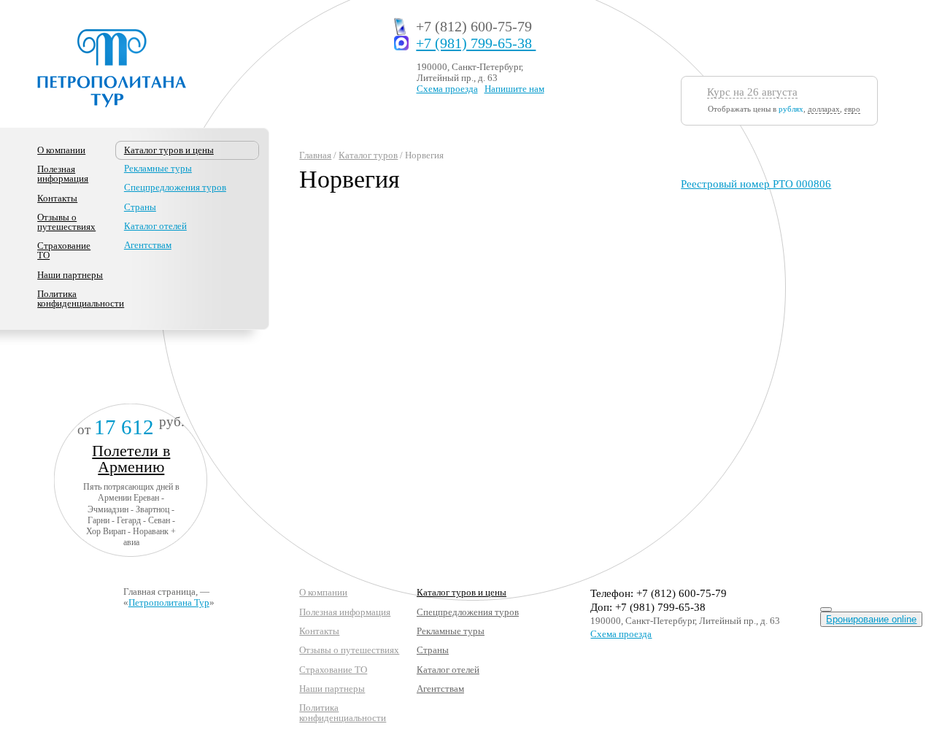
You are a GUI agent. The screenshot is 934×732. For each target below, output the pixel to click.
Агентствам (147, 244)
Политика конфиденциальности (80, 298)
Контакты (57, 198)
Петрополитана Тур (168, 602)
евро (852, 108)
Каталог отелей (155, 225)
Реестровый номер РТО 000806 (756, 184)
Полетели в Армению (131, 459)
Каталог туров (368, 155)
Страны (140, 206)
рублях (791, 108)
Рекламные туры (158, 168)
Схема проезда (447, 88)
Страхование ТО (63, 250)
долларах (824, 108)
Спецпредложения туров (175, 187)
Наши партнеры (70, 274)
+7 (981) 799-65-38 (476, 43)
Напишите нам (514, 88)
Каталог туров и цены (461, 592)
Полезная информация (62, 173)
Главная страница (159, 591)
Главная (315, 155)
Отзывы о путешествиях (66, 222)
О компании (61, 150)
